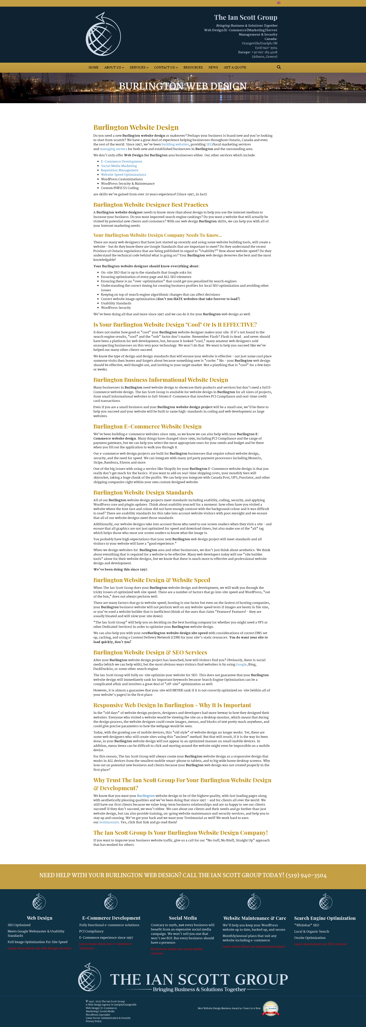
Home (94, 67)
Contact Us (164, 67)
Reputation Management (119, 170)
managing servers (113, 149)
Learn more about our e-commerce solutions (105, 946)
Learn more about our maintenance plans (254, 946)
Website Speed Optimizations (123, 174)
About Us (112, 67)
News (213, 67)
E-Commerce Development (121, 161)
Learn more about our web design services (39, 948)
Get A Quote (235, 67)
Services (137, 67)
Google (241, 664)
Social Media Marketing (119, 166)
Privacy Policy (94, 1021)
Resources (193, 67)
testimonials (109, 822)
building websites (175, 144)
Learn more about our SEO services (320, 944)
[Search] (277, 67)
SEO (209, 144)
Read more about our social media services (177, 951)
